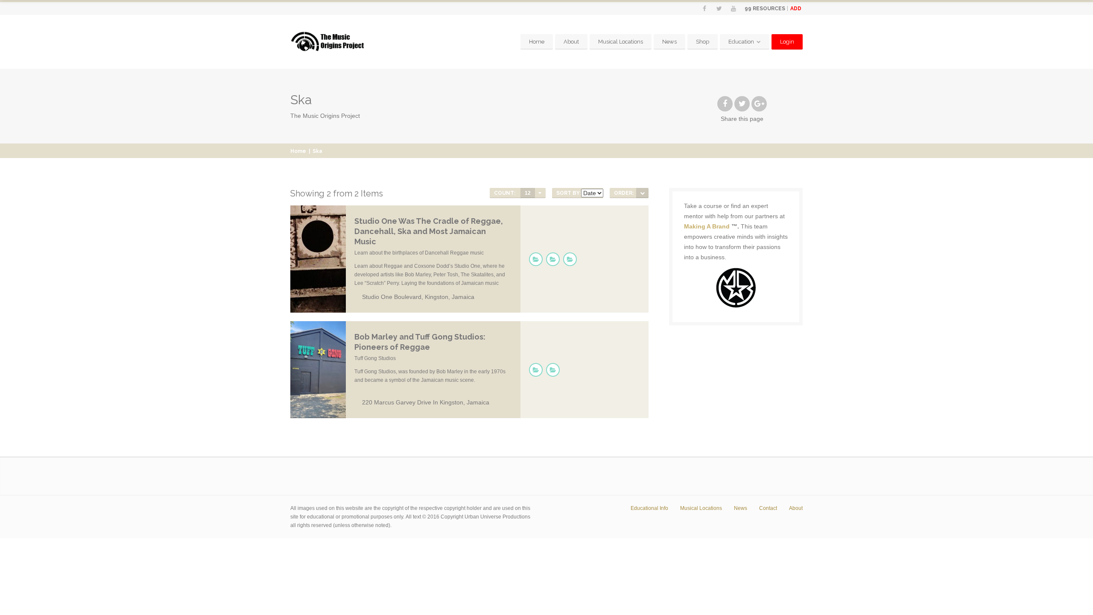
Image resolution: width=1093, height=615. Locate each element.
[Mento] (553, 259)
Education (741, 41)
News (669, 41)
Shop (702, 41)
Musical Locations (620, 41)
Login (787, 41)
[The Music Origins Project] (327, 42)
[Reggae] (536, 259)
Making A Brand (707, 226)
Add (795, 9)
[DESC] (642, 193)
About (571, 41)
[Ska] (570, 259)
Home (536, 41)
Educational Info (649, 508)
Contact (768, 508)
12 (528, 193)
